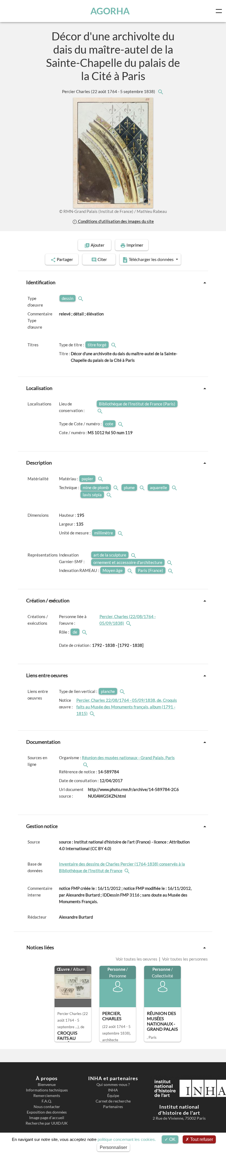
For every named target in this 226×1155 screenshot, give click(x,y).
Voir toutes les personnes (184, 958)
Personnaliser (113, 1147)
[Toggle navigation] (220, 11)
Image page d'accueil (46, 1117)
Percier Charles (109, 91)
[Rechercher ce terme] (81, 298)
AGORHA (110, 11)
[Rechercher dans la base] (127, 870)
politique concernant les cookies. (127, 1139)
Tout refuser (201, 1139)
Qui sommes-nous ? (113, 1084)
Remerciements (46, 1095)
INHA (113, 1090)
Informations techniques (47, 1090)
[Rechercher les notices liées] (160, 91)
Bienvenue (47, 1084)
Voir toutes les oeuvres (137, 958)
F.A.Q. (47, 1101)
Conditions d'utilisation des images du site (115, 221)
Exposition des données (47, 1112)
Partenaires (113, 1106)
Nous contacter (47, 1106)
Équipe (113, 1095)
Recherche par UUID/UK (47, 1123)
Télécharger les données (151, 259)
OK (172, 1139)
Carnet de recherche (113, 1101)
